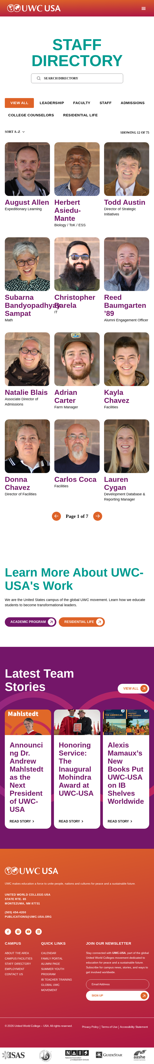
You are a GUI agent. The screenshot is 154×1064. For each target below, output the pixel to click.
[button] (143, 8)
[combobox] (12, 132)
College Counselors (31, 115)
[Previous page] (97, 516)
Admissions (133, 103)
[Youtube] (28, 932)
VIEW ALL (19, 103)
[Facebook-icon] (8, 932)
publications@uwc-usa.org (28, 916)
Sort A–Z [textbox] (12, 131)
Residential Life (80, 115)
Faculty (81, 103)
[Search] (38, 78)
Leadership (52, 103)
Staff (106, 103)
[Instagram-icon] (18, 932)
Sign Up (97, 995)
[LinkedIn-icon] (38, 932)
